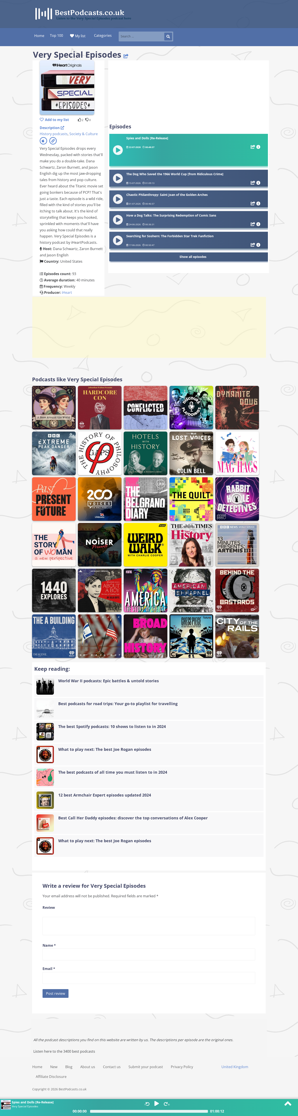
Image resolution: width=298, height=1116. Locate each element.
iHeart (67, 292)
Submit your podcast (145, 1066)
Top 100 (56, 35)
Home (37, 1066)
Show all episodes (193, 257)
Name (49, 945)
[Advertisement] (188, 91)
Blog (68, 1066)
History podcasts (54, 133)
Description (50, 127)
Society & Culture (83, 133)
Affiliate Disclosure (51, 1076)
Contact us (112, 1066)
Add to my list (57, 119)
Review (49, 907)
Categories (103, 35)
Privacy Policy (182, 1066)
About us (87, 1066)
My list (80, 36)
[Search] (168, 36)
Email (49, 968)
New (53, 1066)
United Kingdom (234, 1066)
